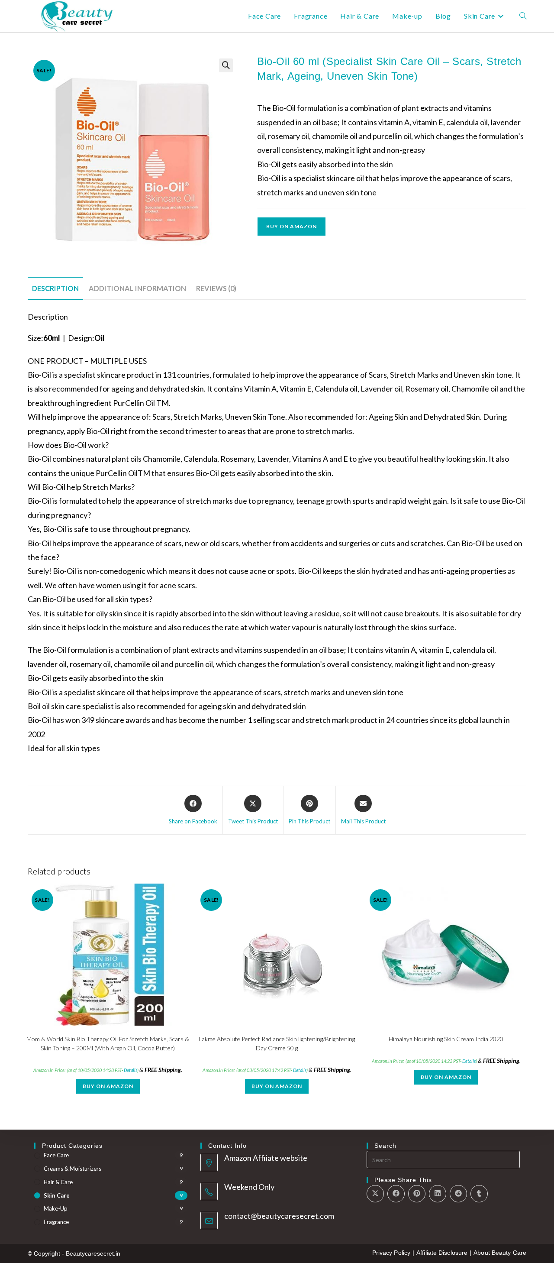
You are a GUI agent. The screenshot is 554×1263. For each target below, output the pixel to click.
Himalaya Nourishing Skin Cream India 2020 (446, 1039)
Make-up (56, 1208)
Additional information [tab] (137, 288)
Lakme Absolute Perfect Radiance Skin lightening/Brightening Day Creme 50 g (277, 1043)
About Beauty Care (499, 1252)
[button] (226, 65)
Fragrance (56, 1221)
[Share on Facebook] (396, 1193)
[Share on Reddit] (458, 1193)
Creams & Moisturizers (72, 1168)
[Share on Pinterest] (416, 1193)
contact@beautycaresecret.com (279, 1216)
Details (130, 1070)
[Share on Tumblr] (479, 1193)
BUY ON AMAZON (291, 226)
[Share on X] (375, 1193)
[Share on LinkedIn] (437, 1193)
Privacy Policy (391, 1252)
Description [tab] (55, 288)
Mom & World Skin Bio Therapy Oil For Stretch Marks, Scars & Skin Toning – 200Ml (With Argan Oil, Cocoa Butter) (107, 1043)
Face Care (56, 1155)
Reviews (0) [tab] (216, 288)
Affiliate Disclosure (441, 1252)
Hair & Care (58, 1182)
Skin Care (57, 1195)
